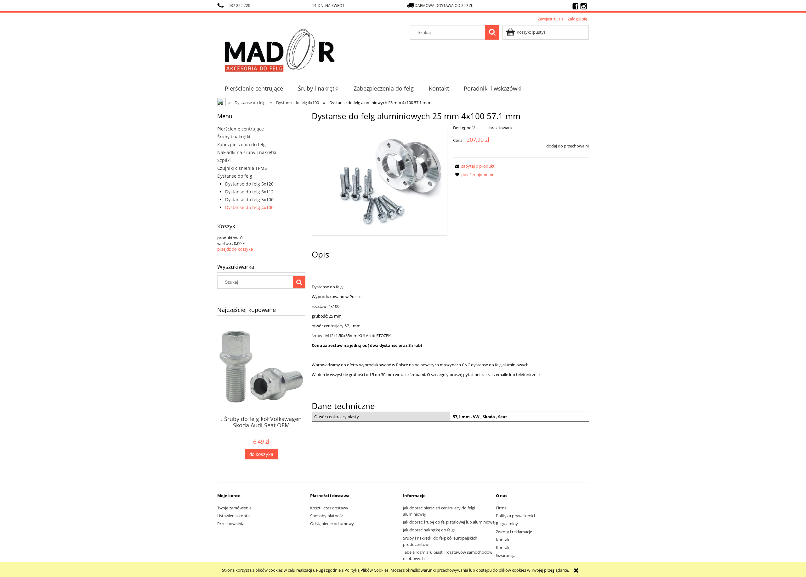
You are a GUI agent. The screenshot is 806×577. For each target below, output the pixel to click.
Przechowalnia (230, 523)
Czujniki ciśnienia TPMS (242, 168)
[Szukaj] (492, 32)
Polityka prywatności (515, 516)
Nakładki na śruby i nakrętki (246, 152)
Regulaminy (507, 523)
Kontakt (503, 539)
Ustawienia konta (233, 516)
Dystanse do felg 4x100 (249, 207)
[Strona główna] (279, 49)
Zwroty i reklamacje (514, 532)
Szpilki (224, 160)
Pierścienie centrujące (240, 129)
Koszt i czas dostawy (329, 508)
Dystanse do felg (234, 176)
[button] (474, 166)
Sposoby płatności (327, 516)
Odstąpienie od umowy (332, 523)
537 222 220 (239, 5)
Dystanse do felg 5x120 (249, 184)
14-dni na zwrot (328, 5)
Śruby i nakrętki (233, 137)
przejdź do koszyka (235, 249)
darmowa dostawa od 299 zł (444, 5)
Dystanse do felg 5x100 (249, 200)
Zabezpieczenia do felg (241, 144)
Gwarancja (505, 555)
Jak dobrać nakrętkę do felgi (429, 530)
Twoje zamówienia (234, 508)
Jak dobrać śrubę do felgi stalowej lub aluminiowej (449, 522)
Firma (501, 508)
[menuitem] (253, 88)
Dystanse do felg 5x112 (249, 192)
